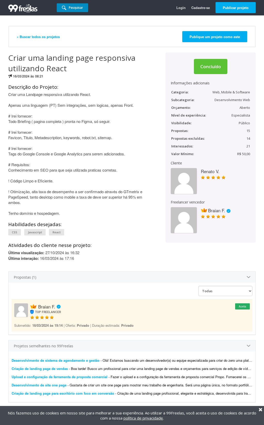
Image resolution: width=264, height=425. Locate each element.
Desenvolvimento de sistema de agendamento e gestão (56, 360)
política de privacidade (143, 418)
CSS (14, 232)
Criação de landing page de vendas (40, 368)
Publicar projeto (236, 7)
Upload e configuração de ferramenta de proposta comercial (60, 376)
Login (181, 7)
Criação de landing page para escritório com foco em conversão (63, 393)
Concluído (210, 66)
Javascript (35, 232)
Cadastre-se (200, 7)
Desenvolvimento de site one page (39, 385)
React (57, 232)
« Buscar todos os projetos (38, 36)
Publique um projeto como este (214, 36)
